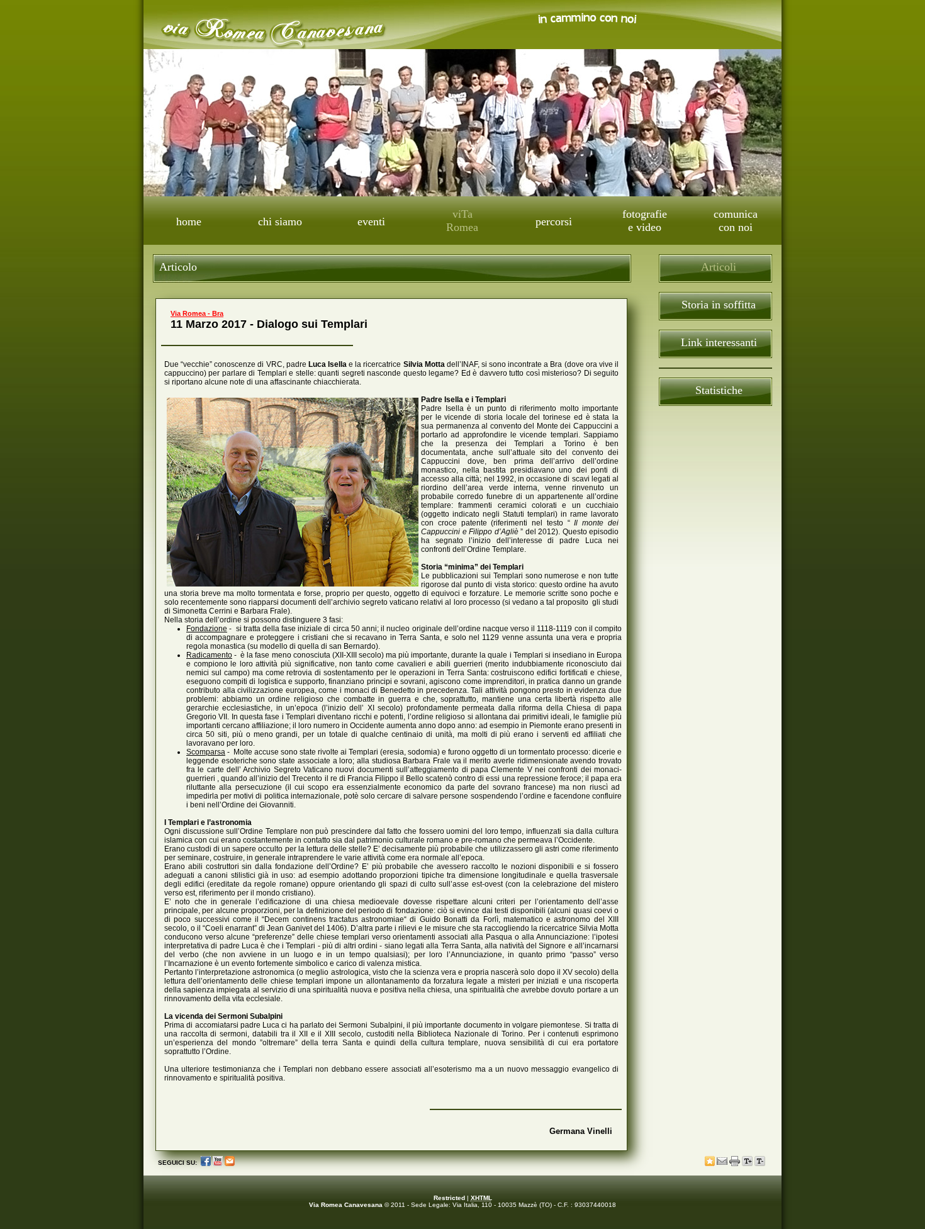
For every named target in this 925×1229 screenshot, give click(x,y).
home (188, 221)
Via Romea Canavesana (346, 1204)
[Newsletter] (230, 1163)
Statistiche (719, 390)
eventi (371, 221)
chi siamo (280, 221)
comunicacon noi (736, 220)
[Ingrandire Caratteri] (747, 1163)
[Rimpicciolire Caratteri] (759, 1163)
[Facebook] (206, 1163)
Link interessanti (719, 342)
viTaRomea (462, 220)
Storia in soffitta (718, 304)
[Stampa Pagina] (734, 1163)
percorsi (553, 221)
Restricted (449, 1197)
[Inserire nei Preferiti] (710, 1163)
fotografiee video (644, 220)
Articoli (718, 267)
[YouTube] (218, 1163)
